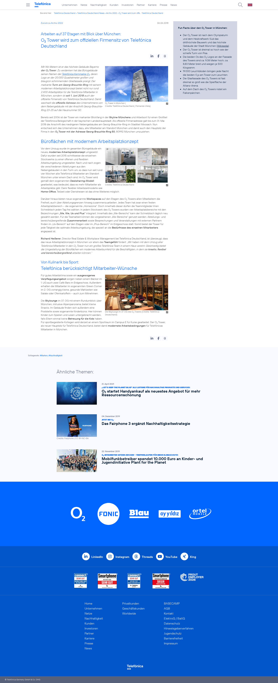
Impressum (171, 643)
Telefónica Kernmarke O (76, 74)
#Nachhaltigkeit (55, 355)
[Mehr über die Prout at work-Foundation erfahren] (192, 581)
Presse (163, 4)
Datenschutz (172, 623)
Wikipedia (222, 45)
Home (88, 603)
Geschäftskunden (133, 608)
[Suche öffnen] (240, 5)
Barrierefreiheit (173, 638)
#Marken (44, 355)
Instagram (122, 557)
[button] (152, 56)
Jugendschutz (172, 633)
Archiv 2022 (111, 13)
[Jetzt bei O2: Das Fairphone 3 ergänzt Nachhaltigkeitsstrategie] (137, 427)
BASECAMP (172, 603)
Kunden (114, 4)
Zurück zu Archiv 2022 (52, 23)
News (174, 4)
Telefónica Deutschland (64, 13)
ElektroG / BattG (174, 618)
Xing (193, 557)
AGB (167, 608)
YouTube (171, 557)
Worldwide (129, 613)
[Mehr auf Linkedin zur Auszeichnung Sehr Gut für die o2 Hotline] (135, 581)
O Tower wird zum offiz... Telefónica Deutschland (141, 13)
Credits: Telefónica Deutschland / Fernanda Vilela (127, 106)
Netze (84, 4)
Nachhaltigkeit (98, 4)
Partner (141, 4)
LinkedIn (97, 557)
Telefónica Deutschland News (90, 13)
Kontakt (168, 613)
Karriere (152, 4)
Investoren (128, 4)
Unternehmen (69, 4)
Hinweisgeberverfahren (179, 628)
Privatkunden (130, 603)
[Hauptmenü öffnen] (28, 5)
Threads (147, 557)
